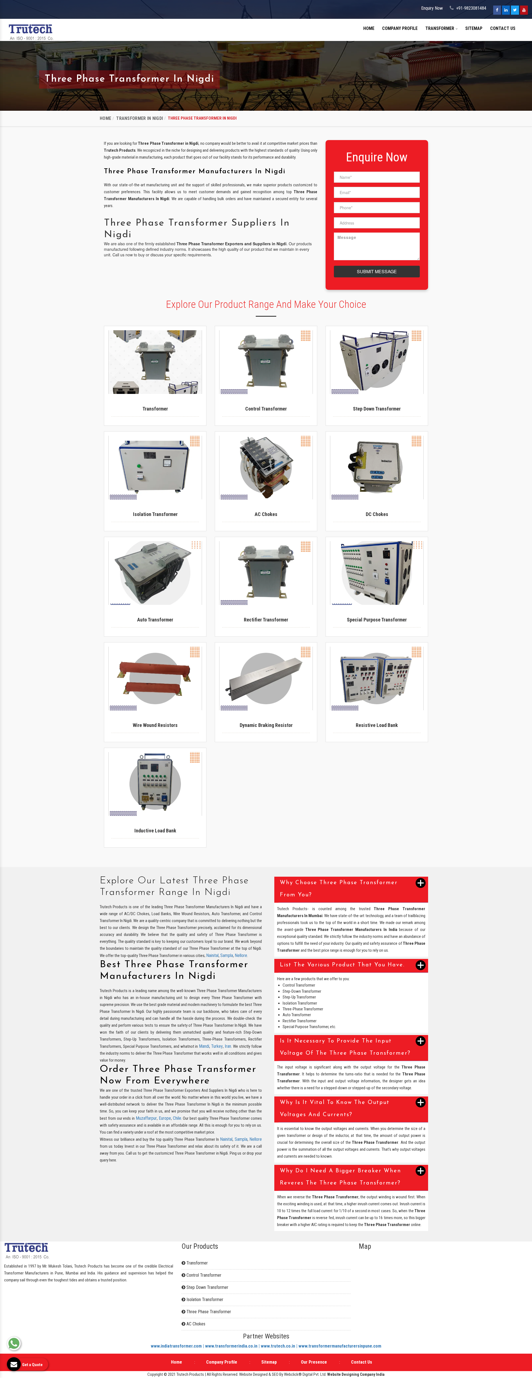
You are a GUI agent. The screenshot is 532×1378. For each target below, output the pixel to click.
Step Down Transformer (206, 1287)
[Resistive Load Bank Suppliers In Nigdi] (377, 678)
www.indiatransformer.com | (178, 1346)
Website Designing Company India (356, 1374)
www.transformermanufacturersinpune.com (339, 1346)
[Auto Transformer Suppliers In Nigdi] (155, 573)
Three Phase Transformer (208, 1311)
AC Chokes (195, 1324)
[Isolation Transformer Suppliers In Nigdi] (155, 468)
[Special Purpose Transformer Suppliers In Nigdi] (377, 573)
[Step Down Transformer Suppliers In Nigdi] (377, 362)
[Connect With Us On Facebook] (497, 10)
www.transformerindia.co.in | (233, 1346)
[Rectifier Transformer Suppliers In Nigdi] (266, 573)
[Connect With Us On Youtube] (524, 10)
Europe (165, 1118)
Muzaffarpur (146, 1118)
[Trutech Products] (30, 31)
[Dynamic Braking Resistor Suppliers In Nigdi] (266, 678)
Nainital (212, 955)
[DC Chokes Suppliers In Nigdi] (377, 468)
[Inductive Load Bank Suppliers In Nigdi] (155, 784)
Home (368, 28)
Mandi (204, 1046)
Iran (228, 1046)
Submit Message (377, 271)
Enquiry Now (432, 8)
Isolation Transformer (204, 1299)
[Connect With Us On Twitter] (515, 10)
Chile (177, 1118)
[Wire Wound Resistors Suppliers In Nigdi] (155, 678)
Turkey (217, 1046)
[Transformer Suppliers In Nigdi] (155, 362)
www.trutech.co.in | (279, 1346)
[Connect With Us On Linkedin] (506, 10)
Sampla (226, 955)
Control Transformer (203, 1275)
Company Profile (400, 28)
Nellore (241, 955)
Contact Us (502, 28)
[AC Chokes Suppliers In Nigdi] (266, 468)
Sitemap (473, 28)
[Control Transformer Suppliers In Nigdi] (266, 362)
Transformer (440, 28)
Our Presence (314, 1362)
